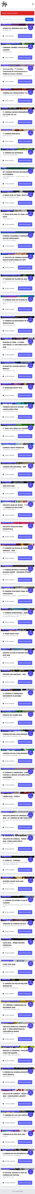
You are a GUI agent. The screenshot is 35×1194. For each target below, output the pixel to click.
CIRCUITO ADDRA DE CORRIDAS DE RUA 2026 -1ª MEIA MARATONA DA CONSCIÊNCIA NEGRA (17, 1029)
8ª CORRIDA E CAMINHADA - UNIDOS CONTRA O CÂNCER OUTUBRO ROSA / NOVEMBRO (17, 774)
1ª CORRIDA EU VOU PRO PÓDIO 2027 (17, 1115)
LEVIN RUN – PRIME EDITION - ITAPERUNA (14, 944)
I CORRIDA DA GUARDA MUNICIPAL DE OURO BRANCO (17, 1073)
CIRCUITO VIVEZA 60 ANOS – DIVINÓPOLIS (13, 528)
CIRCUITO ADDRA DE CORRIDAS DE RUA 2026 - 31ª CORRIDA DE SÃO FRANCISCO (17, 817)
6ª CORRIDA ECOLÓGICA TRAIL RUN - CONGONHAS (16, 592)
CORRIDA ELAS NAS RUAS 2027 (14, 1134)
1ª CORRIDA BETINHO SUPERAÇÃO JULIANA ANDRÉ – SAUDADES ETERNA (17, 571)
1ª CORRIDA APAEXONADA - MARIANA (17, 613)
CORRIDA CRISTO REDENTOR (13, 448)
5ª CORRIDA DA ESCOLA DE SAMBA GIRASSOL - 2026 (15, 549)
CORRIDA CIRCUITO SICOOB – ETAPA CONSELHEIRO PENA (16, 408)
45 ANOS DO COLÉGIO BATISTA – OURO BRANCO (17, 367)
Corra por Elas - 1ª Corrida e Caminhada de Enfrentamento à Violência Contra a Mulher (15, 71)
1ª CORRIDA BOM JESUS (11, 134)
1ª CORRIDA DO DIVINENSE (13, 153)
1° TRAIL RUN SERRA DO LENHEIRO (16, 428)
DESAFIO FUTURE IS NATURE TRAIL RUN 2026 (16, 654)
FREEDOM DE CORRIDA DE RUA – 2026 (17, 924)
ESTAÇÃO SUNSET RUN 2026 (13, 881)
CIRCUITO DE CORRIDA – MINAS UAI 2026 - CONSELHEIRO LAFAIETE (16, 1095)
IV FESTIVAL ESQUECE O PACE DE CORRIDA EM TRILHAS (15, 1174)
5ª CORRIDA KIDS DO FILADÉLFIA (15, 300)
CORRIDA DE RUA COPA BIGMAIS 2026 (17, 734)
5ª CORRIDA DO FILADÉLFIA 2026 (15, 279)
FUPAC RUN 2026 (9, 964)
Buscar (29, 19)
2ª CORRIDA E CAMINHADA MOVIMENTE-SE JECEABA (13, 694)
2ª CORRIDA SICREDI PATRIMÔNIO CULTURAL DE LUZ (15, 113)
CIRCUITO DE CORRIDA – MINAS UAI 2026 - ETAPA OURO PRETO (16, 840)
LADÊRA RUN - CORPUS (11, 796)
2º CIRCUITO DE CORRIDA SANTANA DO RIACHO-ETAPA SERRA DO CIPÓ (17, 258)
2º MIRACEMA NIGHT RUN (12, 388)
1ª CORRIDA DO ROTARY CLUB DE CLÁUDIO (15, 901)
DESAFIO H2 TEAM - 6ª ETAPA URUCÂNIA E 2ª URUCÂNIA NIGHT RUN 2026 (17, 344)
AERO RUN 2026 (9, 486)
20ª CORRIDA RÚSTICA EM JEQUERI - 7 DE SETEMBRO (17, 173)
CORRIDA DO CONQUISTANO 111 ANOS (17, 93)
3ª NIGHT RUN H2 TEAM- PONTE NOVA (17, 195)
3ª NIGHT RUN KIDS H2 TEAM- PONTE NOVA (17, 215)
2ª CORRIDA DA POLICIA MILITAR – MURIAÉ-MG (15, 984)
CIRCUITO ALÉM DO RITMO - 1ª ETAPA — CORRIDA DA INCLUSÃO (17, 506)
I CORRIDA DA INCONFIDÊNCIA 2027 (16, 1153)
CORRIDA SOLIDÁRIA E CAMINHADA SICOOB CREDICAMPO (16, 237)
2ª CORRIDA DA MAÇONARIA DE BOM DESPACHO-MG (16, 322)
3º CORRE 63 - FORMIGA (11, 860)
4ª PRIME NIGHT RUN (11, 634)
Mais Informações (25, 36)
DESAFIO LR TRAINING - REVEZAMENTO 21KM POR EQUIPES (17, 1052)
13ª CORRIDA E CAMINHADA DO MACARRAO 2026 (14, 1006)
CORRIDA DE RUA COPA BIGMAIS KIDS (17, 753)
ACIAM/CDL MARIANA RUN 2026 (15, 28)
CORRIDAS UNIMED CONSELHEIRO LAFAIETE (16, 48)
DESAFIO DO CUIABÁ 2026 (12, 715)
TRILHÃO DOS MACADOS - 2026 (14, 674)
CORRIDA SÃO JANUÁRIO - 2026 (14, 467)
